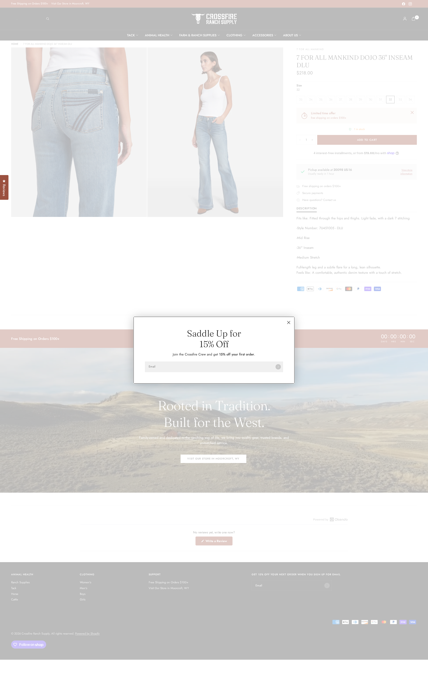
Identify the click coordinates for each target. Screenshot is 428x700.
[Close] (288, 322)
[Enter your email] (278, 366)
